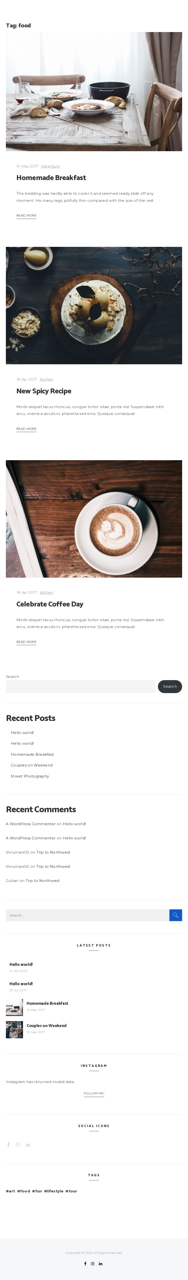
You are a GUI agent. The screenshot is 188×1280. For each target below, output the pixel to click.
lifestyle (55, 1191)
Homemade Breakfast (51, 178)
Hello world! (22, 732)
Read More (26, 215)
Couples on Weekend (32, 765)
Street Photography (30, 776)
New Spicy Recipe (43, 391)
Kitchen (46, 379)
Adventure (50, 166)
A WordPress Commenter (31, 824)
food (25, 1191)
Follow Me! (94, 1093)
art (12, 1191)
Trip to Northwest (53, 852)
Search (12, 676)
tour (73, 1191)
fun (38, 1191)
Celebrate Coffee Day (49, 604)
